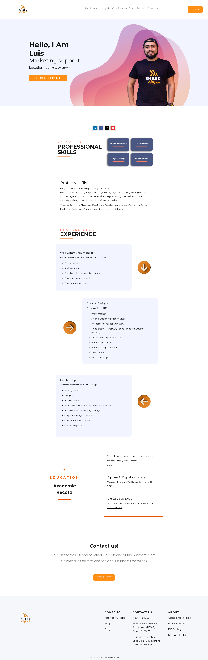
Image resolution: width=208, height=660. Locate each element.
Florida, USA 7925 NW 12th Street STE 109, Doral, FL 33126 (146, 627)
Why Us (105, 8)
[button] (92, 8)
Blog (132, 8)
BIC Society (175, 629)
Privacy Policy (176, 623)
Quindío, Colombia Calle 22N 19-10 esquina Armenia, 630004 (147, 641)
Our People (119, 8)
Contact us (155, 8)
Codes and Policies (179, 617)
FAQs (108, 623)
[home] (23, 9)
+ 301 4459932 (141, 617)
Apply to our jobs (115, 617)
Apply (195, 9)
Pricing (141, 8)
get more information (48, 78)
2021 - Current (114, 507)
